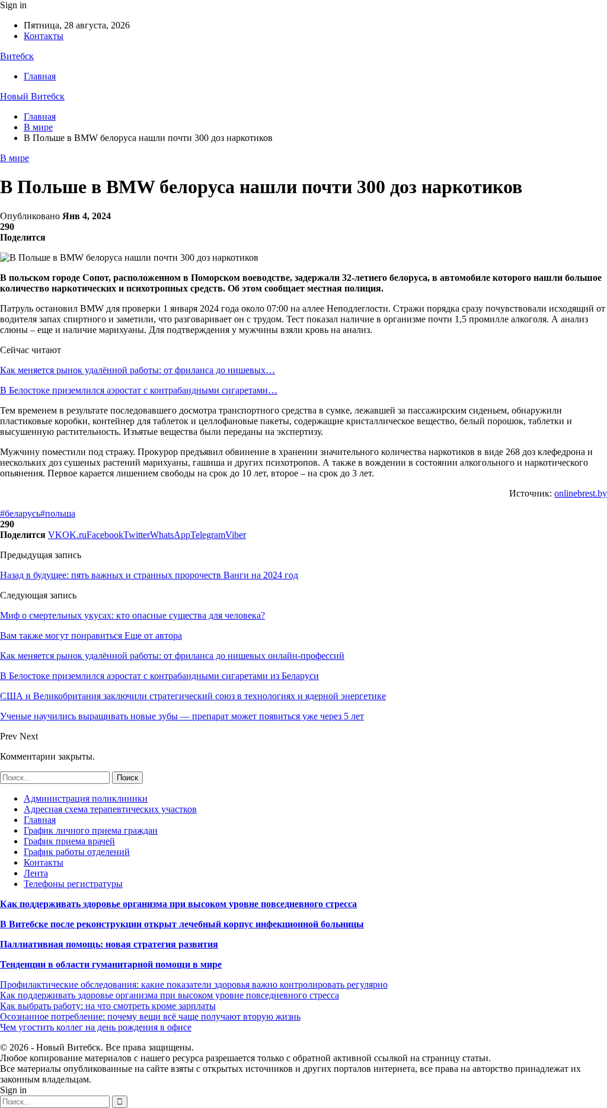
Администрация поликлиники (86, 798)
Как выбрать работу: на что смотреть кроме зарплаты (108, 1006)
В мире (14, 158)
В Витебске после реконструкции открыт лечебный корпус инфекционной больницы (182, 924)
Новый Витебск (32, 96)
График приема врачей (69, 841)
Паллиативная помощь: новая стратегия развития (109, 944)
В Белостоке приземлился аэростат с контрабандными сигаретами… (138, 390)
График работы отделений (77, 852)
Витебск (17, 56)
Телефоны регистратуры (73, 884)
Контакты (43, 36)
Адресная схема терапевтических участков (110, 809)
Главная (40, 76)
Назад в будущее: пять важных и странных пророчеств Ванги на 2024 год (149, 575)
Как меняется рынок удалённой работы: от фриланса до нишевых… (137, 370)
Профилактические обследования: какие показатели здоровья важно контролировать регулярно (194, 984)
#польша (57, 513)
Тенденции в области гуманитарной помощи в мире (111, 964)
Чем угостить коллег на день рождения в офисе (95, 1027)
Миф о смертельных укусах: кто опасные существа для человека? (132, 615)
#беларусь (20, 513)
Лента (36, 873)
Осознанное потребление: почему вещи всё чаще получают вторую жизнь (150, 1016)
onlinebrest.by (580, 493)
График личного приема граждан (91, 830)
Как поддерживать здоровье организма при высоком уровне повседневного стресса (178, 904)
